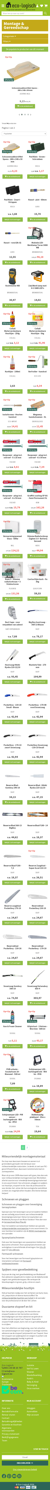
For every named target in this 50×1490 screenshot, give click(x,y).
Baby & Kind (32, 1381)
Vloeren (30, 1372)
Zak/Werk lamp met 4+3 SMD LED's (37, 286)
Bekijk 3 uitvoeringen (12, 472)
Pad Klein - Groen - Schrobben (37, 157)
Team (4, 1440)
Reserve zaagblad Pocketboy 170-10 (12, 907)
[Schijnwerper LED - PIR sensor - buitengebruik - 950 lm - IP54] (12, 1105)
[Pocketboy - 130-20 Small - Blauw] (12, 696)
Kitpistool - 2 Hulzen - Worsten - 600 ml (37, 1027)
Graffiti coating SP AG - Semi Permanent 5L (37, 496)
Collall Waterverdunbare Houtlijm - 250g (12, 331)
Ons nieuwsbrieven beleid (25, 1469)
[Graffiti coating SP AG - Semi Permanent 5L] (37, 486)
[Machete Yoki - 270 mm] (37, 655)
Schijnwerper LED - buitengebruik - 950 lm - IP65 (37, 1071)
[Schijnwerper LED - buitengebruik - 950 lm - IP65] (37, 1060)
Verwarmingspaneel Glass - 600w (12, 537)
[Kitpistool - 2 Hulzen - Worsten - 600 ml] (37, 1017)
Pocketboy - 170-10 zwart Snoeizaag (12, 746)
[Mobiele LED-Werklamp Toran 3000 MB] (37, 233)
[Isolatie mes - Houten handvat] (12, 405)
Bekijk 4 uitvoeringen (37, 176)
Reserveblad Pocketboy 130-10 (37, 907)
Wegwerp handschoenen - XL (37, 415)
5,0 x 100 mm (14, 1250)
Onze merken (33, 1388)
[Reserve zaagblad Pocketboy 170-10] (12, 896)
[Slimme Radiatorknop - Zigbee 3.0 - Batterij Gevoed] (37, 527)
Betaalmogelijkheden (12, 1421)
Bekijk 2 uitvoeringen (12, 348)
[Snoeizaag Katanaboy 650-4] (37, 977)
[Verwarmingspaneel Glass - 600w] (12, 527)
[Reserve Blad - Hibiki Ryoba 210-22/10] (37, 776)
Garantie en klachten (11, 1424)
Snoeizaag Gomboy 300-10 (13, 987)
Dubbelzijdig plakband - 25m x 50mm (37, 1117)
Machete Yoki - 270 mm (37, 666)
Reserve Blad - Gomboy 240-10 (12, 786)
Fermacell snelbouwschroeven (16, 1262)
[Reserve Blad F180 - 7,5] (12, 856)
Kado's (30, 1378)
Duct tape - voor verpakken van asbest (12, 623)
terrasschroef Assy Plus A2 (15, 1222)
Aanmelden (32, 1411)
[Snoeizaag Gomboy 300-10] (12, 976)
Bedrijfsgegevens (10, 1437)
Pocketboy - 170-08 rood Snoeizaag (37, 706)
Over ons (6, 1408)
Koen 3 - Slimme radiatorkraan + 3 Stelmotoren (12, 581)
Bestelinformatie (10, 1411)
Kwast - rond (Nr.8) (12, 242)
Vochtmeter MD (12, 285)
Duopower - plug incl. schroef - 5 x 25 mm (12, 456)
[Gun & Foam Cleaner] (12, 1017)
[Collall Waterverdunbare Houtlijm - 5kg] (37, 319)
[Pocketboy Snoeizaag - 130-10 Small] (37, 736)
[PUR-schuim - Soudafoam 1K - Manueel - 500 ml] (12, 1060)
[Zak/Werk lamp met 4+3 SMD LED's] (37, 276)
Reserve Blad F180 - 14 (37, 825)
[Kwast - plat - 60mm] (37, 190)
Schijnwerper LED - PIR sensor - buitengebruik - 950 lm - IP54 (12, 1118)
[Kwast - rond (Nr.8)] (12, 233)
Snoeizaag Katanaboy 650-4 (37, 987)
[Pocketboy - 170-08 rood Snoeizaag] (37, 695)
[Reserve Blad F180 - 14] (37, 815)
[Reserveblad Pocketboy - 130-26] (12, 937)
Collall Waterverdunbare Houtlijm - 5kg (37, 331)
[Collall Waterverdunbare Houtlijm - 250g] (12, 319)
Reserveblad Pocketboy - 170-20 (37, 947)
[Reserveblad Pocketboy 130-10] (37, 896)
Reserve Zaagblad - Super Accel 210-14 (37, 866)
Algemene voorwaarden (8, 1429)
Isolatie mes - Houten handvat (12, 415)
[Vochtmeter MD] (12, 276)
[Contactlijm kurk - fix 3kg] (37, 570)
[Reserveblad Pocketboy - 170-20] (37, 937)
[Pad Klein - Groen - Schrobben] (37, 147)
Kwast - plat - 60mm (37, 199)
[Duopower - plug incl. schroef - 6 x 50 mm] (12, 484)
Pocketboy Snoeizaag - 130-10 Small (37, 746)
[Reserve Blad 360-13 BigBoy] (12, 815)
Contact (5, 1418)
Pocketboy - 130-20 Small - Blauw (12, 706)
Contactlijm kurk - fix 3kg (37, 580)
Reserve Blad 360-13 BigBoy (12, 826)
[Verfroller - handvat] (37, 362)
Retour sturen (8, 1414)
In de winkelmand (26, 106)
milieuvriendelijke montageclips (15, 1228)
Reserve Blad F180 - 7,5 (12, 866)
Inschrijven (24, 1463)
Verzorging (32, 1385)
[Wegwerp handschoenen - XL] (37, 405)
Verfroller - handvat (37, 371)
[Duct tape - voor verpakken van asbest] (12, 613)
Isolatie (30, 1365)
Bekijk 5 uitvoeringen (12, 722)
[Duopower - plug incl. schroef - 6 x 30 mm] (37, 443)
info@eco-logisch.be (8, 1372)
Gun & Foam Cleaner (12, 1026)
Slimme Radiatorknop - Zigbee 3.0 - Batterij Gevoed (37, 538)
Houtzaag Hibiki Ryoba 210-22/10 (12, 666)
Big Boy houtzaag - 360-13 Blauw (37, 623)
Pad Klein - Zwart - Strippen (12, 200)
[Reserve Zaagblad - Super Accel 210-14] (37, 856)
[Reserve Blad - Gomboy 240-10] (12, 776)
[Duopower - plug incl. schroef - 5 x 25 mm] (12, 443)
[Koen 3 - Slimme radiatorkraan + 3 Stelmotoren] (12, 570)
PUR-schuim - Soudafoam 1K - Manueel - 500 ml (12, 1071)
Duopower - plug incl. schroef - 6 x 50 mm (12, 496)
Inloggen (31, 1408)
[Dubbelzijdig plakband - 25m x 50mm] (37, 1105)
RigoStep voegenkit (10, 1338)
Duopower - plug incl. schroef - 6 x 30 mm (37, 456)
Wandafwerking (34, 1375)
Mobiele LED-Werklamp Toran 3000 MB (37, 245)
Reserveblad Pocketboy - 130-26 (12, 947)
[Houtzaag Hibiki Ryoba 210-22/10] (12, 655)
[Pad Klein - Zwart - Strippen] (12, 190)
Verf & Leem (33, 1368)
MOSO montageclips (37, 1231)
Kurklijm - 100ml (12, 371)
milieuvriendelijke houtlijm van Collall (17, 1298)
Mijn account (33, 1414)
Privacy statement (10, 1434)
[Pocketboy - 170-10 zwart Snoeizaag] (12, 736)
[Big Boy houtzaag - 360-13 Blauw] (37, 612)
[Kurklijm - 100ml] (12, 362)
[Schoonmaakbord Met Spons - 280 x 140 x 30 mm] (25, 69)
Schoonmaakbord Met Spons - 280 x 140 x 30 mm (25, 89)
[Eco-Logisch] (20, 4)
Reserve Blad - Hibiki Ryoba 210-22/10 (37, 786)
